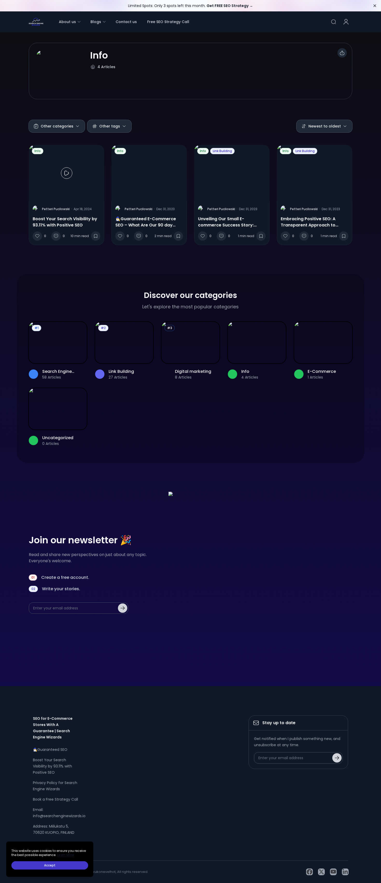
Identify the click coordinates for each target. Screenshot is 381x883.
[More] (342, 53)
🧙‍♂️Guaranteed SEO (50, 749)
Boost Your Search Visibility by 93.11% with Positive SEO (52, 766)
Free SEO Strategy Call (168, 21)
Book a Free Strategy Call (55, 799)
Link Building (222, 151)
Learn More (65, 855)
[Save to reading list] (95, 236)
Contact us (126, 21)
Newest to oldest (324, 126)
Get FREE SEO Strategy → (230, 5)
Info (37, 151)
